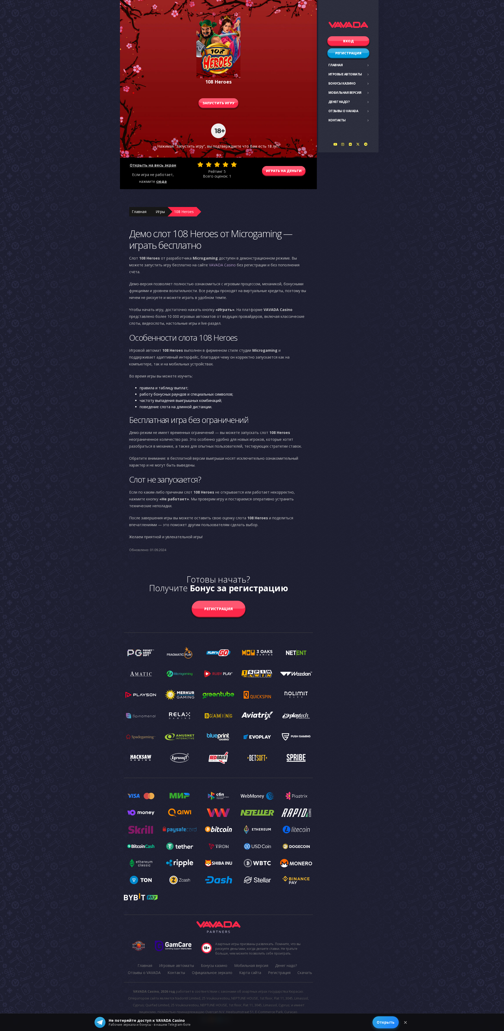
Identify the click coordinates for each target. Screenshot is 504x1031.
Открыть (386, 1022)
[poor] (209, 164)
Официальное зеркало (212, 972)
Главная (335, 65)
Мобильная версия (344, 92)
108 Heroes (184, 211)
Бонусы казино (342, 83)
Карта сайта (250, 972)
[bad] (200, 164)
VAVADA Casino (222, 264)
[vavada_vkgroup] (350, 144)
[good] (225, 164)
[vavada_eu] (358, 144)
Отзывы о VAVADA (343, 111)
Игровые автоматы (345, 74)
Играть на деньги (284, 170)
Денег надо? (339, 102)
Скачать (304, 972)
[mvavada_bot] (365, 144)
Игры (160, 211)
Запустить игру (218, 103)
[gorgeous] (234, 164)
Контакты (337, 120)
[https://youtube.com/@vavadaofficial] (335, 144)
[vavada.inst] (342, 144)
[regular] (217, 164)
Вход (348, 41)
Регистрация (348, 53)
